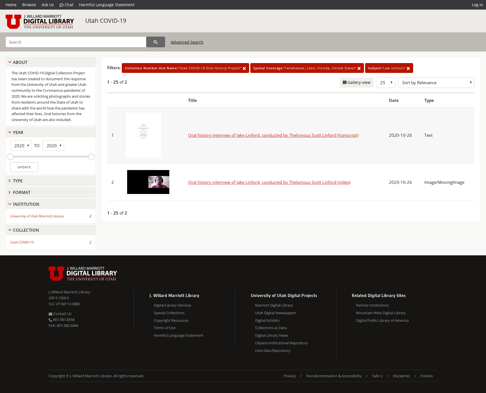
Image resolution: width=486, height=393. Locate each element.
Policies (426, 375)
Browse (29, 4)
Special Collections (169, 312)
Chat (68, 4)
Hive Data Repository (273, 350)
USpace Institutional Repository (281, 342)
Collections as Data (271, 327)
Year (18, 132)
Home (11, 4)
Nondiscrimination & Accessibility (334, 375)
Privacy (290, 375)
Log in (477, 4)
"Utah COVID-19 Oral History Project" (184, 68)
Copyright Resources (171, 320)
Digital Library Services (172, 305)
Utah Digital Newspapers (275, 312)
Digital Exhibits (267, 320)
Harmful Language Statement (106, 4)
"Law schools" (387, 68)
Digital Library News (271, 335)
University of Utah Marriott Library (37, 216)
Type (17, 181)
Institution (26, 204)
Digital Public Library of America (382, 320)
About (20, 62)
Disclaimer (401, 375)
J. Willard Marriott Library (69, 291)
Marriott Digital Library (274, 305)
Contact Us (61, 313)
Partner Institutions (372, 305)
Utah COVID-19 (105, 20)
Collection (26, 230)
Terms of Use (165, 327)
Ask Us (48, 4)
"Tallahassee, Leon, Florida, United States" (305, 68)
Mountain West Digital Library (381, 312)
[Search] (155, 42)
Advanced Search (187, 42)
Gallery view (358, 82)
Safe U (377, 375)
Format (21, 192)
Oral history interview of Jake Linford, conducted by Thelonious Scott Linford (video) (269, 182)
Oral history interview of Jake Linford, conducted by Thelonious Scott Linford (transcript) (273, 135)
